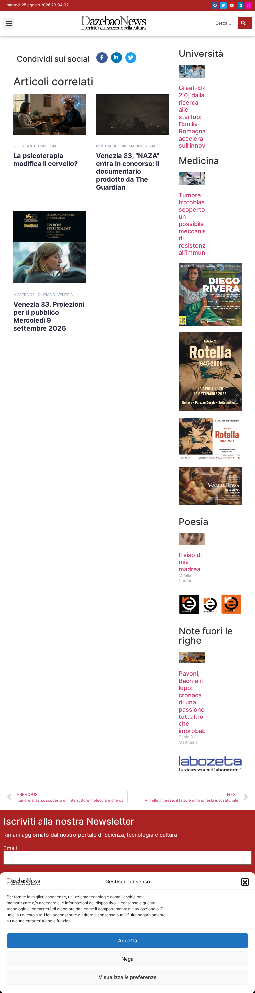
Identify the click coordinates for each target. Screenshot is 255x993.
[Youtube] (231, 5)
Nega (127, 959)
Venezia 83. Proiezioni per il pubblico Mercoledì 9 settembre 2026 (48, 316)
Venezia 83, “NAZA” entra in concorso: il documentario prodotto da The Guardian (127, 171)
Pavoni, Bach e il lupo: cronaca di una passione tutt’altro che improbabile (195, 702)
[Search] (245, 23)
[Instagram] (248, 5)
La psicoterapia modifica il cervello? (45, 159)
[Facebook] (215, 5)
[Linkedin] (240, 5)
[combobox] (223, 23)
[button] (245, 881)
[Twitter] (223, 5)
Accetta (127, 941)
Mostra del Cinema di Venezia (125, 146)
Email (10, 848)
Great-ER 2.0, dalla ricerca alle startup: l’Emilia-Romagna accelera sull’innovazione (201, 116)
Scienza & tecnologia (34, 146)
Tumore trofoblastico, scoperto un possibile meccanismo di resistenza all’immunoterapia (204, 224)
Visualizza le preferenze (128, 977)
